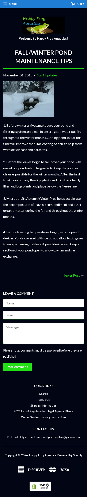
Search (43, 393)
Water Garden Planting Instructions (43, 417)
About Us (44, 399)
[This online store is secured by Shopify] (40, 489)
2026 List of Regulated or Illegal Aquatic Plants (43, 411)
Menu (12, 3)
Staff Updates (47, 75)
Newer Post (71, 275)
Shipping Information (43, 405)
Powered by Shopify (70, 455)
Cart (80, 3)
